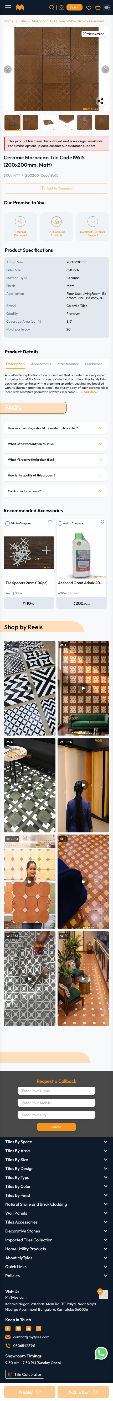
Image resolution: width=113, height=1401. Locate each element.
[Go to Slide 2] (30, 122)
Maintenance (68, 363)
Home (9, 21)
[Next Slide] (105, 69)
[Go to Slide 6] (102, 122)
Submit (56, 1127)
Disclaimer (93, 363)
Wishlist (26, 1392)
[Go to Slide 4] (66, 122)
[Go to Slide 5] (84, 122)
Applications (41, 363)
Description (15, 363)
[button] (56, 69)
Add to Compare (20, 523)
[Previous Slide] (8, 69)
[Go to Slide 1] (12, 122)
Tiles (23, 21)
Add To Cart (79, 1392)
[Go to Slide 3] (48, 122)
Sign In (74, 7)
